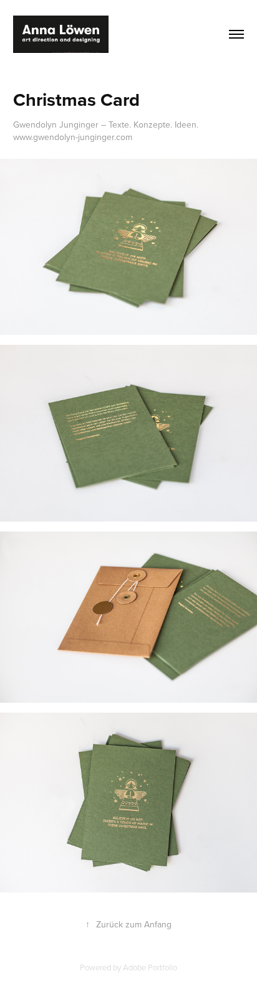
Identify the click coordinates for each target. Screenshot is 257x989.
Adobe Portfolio (150, 967)
